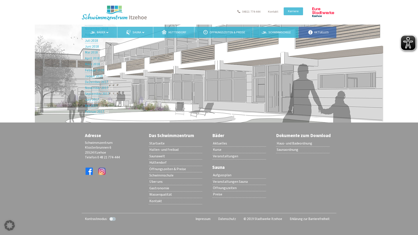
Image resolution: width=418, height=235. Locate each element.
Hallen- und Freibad (164, 149)
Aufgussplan (222, 175)
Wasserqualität (160, 194)
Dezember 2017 (96, 82)
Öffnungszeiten (225, 188)
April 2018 (92, 58)
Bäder (101, 32)
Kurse (217, 149)
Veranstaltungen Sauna (230, 181)
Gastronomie (159, 188)
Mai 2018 (91, 52)
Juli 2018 (91, 40)
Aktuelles (321, 32)
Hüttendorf (177, 32)
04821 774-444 (251, 12)
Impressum (203, 219)
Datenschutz (227, 219)
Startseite (157, 143)
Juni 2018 (92, 46)
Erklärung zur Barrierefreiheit (310, 219)
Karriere (293, 11)
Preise (217, 194)
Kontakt (273, 12)
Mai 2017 (91, 105)
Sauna (137, 32)
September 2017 (97, 93)
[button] (9, 225)
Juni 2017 (92, 99)
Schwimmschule (279, 32)
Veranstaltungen (225, 156)
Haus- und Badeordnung (294, 143)
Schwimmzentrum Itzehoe (114, 13)
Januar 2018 (94, 76)
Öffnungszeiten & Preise (227, 32)
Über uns (156, 181)
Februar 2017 (94, 111)
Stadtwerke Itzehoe (323, 12)
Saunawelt (157, 156)
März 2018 (92, 64)
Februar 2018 (94, 70)
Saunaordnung (287, 149)
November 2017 (96, 88)
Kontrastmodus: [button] (96, 219)
